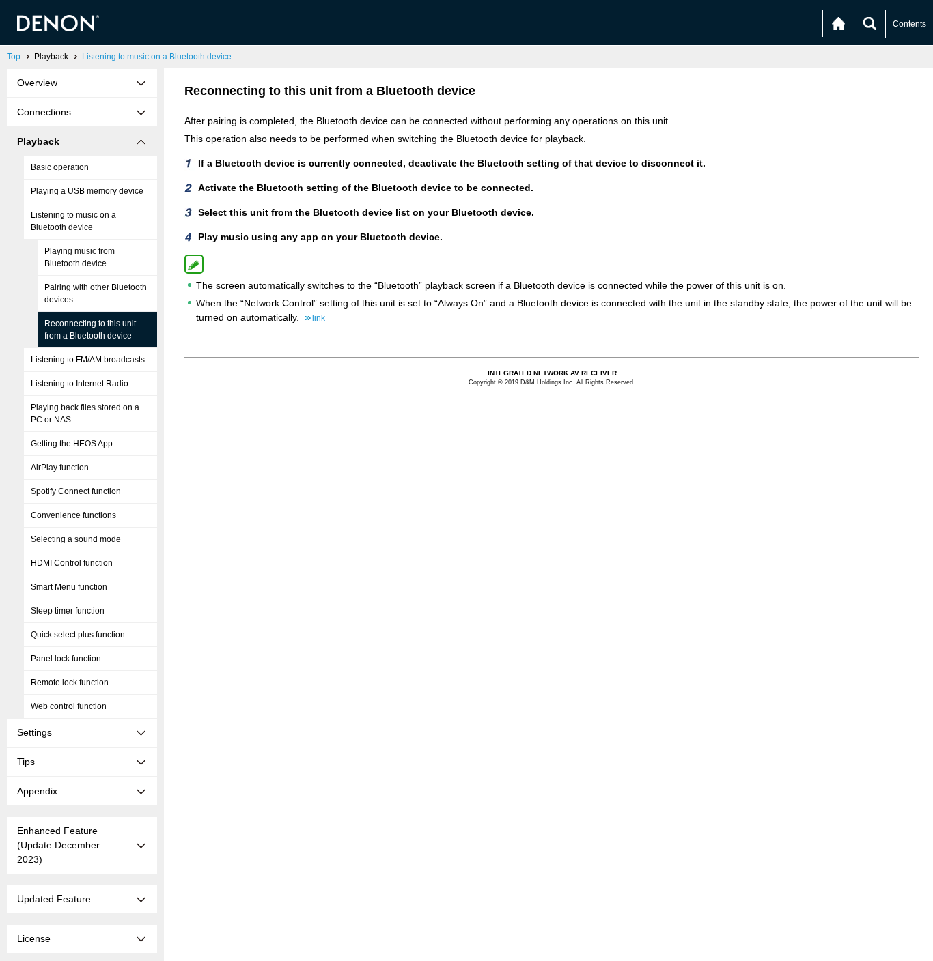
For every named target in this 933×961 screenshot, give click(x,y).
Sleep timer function (68, 611)
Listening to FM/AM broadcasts (88, 359)
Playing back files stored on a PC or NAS (85, 414)
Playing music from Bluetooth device (79, 257)
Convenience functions (73, 515)
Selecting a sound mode (76, 539)
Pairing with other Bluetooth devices (95, 293)
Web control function (69, 706)
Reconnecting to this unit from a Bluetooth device (90, 330)
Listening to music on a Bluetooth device (157, 56)
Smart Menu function (69, 587)
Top (13, 56)
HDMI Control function (72, 563)
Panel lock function (66, 658)
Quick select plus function (78, 635)
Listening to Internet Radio (79, 383)
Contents (909, 24)
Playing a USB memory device (87, 191)
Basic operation (60, 167)
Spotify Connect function (76, 491)
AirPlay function (60, 467)
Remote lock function (70, 682)
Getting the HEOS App (72, 443)
